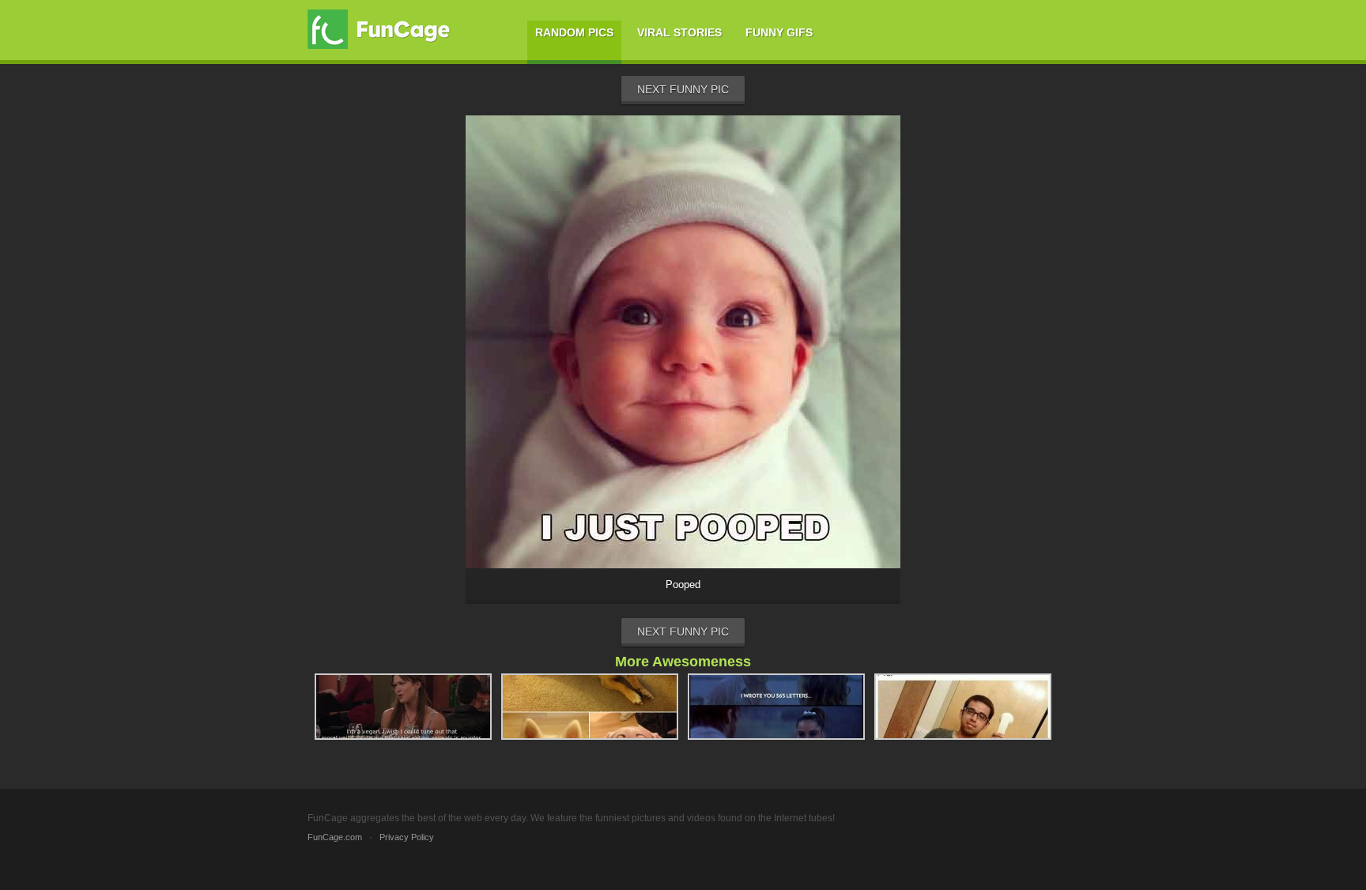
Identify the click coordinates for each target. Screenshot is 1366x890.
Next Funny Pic (683, 89)
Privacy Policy (406, 837)
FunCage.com (335, 837)
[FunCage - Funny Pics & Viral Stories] (383, 29)
